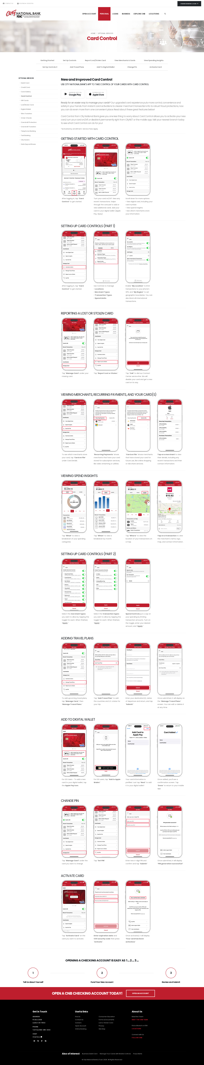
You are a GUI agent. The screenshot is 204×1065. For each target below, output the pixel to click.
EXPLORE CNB (139, 14)
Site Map (102, 1029)
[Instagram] (34, 1041)
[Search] (165, 13)
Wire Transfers (26, 114)
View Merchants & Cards (125, 60)
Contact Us (9, 3)
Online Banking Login (188, 4)
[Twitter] (38, 1041)
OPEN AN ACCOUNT (140, 993)
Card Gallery (26, 92)
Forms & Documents (106, 1020)
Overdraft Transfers (28, 127)
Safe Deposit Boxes (28, 144)
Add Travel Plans (77, 67)
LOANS (115, 14)
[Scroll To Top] (200, 1062)
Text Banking (25, 135)
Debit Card (25, 83)
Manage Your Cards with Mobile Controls (115, 1054)
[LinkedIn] (45, 1041)
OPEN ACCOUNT (89, 14)
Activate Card (156, 67)
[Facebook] (41, 1041)
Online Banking (80, 1029)
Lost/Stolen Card (27, 105)
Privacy (101, 1026)
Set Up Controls (69, 60)
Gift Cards (25, 100)
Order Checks (26, 118)
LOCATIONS (154, 14)
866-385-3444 (44, 1030)
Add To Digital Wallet (106, 67)
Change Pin (132, 67)
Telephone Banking (28, 131)
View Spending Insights (154, 60)
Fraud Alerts (137, 1054)
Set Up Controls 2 (49, 67)
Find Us (77, 1017)
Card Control (26, 96)
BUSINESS (126, 14)
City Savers (25, 140)
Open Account (80, 1026)
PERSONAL (104, 14)
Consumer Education (107, 1017)
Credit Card (25, 87)
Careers (78, 1023)
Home (93, 33)
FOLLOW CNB (137, 1038)
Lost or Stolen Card (106, 1023)
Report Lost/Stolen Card (95, 60)
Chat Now (37, 1037)
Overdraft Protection (29, 122)
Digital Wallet (26, 109)
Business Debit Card (89, 1054)
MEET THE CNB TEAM (140, 1020)
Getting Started (47, 60)
